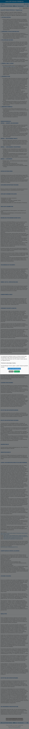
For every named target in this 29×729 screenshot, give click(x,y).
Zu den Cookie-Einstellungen (14, 368)
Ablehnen (11, 371)
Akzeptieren (16, 371)
